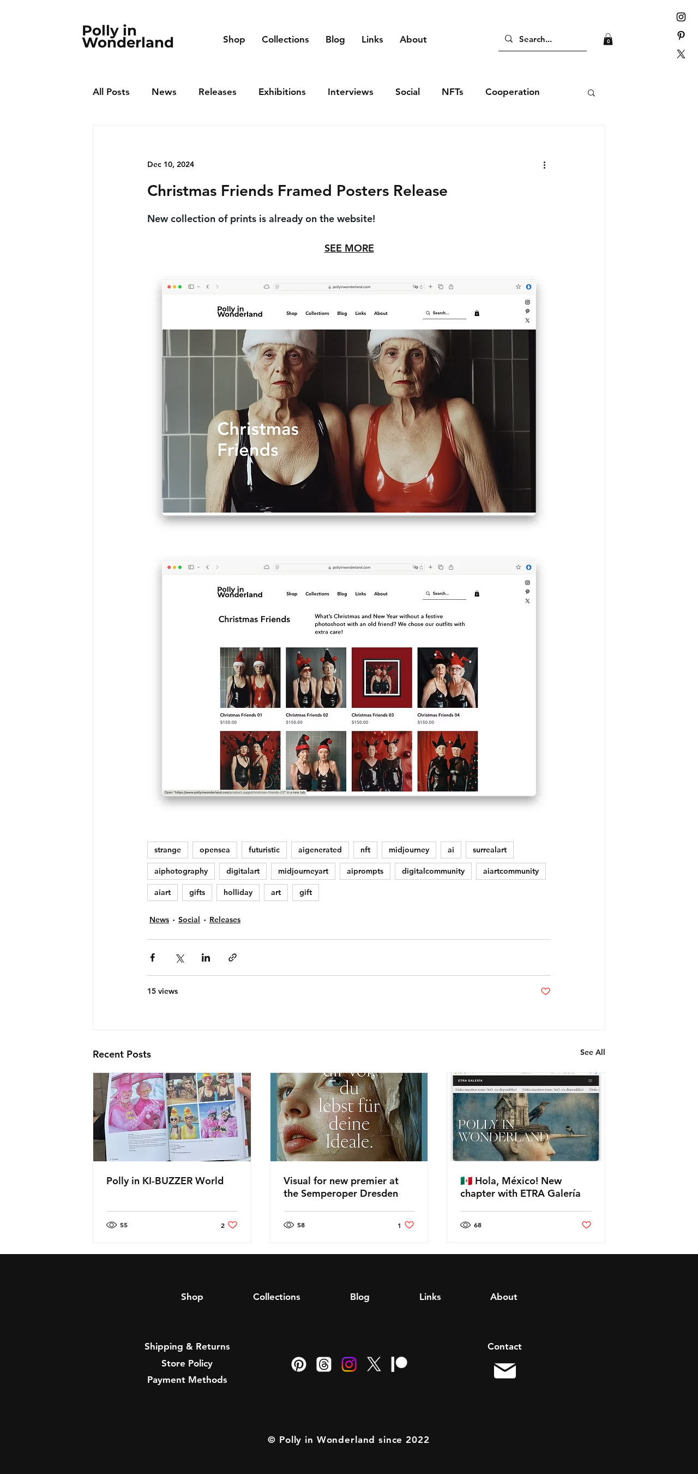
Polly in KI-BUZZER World (165, 1180)
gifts (197, 892)
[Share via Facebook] (152, 957)
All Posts (111, 91)
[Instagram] (349, 1364)
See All (592, 1052)
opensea (215, 850)
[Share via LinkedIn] (206, 957)
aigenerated (320, 850)
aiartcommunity (511, 871)
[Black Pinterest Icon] (681, 35)
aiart (162, 892)
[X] (681, 54)
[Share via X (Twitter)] (179, 957)
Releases (217, 91)
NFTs (453, 91)
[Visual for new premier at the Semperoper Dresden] (349, 1117)
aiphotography (181, 871)
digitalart (243, 871)
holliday (238, 892)
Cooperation (512, 91)
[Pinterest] (299, 1364)
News (164, 91)
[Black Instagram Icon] (681, 17)
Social (407, 91)
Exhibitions (282, 91)
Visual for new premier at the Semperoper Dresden (341, 1187)
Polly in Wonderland (128, 36)
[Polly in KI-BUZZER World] (172, 1117)
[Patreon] (399, 1364)
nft (365, 850)
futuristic (264, 850)
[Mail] (505, 1370)
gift (305, 892)
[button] (608, 39)
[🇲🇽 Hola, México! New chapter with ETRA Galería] (526, 1117)
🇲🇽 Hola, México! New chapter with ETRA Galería (520, 1187)
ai (451, 850)
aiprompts (365, 871)
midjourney (409, 850)
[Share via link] (232, 957)
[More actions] (544, 164)
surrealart (490, 850)
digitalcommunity (433, 871)
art (276, 892)
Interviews (351, 91)
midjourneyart (303, 871)
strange (167, 850)
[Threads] (324, 1364)
